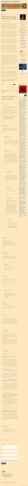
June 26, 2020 (5, 14)
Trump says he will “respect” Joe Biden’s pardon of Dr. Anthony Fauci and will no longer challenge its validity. (23, 212)
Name (2, 450)
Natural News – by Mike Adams (5, 21)
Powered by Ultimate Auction (24, 485)
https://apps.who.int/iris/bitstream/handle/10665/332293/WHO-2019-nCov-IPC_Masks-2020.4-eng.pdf (10, 411)
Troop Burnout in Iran (23, 145)
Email (2, 453)
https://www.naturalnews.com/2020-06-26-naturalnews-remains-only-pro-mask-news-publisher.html (9, 80)
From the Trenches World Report (10, 1)
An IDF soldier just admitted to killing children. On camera (22, 216)
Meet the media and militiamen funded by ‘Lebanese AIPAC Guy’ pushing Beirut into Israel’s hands (22, 157)
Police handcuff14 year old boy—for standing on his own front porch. (22, 127)
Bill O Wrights (6, 136)
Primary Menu (3, 10)
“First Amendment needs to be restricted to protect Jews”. (22, 147)
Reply (3, 121)
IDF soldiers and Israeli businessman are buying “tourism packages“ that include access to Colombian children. (22, 143)
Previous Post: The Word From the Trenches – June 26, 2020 (5, 91)
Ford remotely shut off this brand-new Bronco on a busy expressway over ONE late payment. (22, 198)
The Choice (23, 180)
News (17, 14)
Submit (25, 95)
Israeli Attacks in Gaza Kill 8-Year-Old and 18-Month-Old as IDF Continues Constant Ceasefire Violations (22, 208)
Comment (3, 445)
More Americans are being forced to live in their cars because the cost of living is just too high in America (22, 162)
